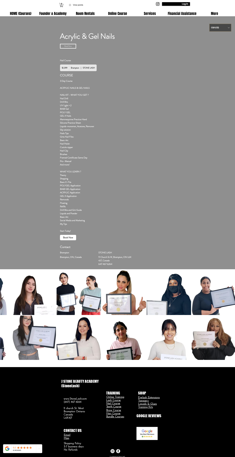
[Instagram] (157, 4)
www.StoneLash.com (75, 398)
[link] (68, 46)
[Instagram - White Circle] (113, 451)
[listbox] (220, 28)
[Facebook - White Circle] (118, 451)
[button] (61, 5)
